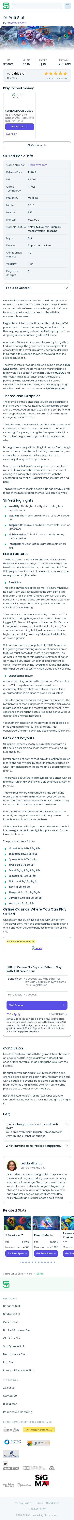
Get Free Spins (15, 1253)
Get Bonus (17, 126)
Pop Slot (8, 1362)
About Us (9, 1388)
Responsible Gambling (17, 1412)
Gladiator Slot (12, 1338)
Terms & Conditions (47, 1503)
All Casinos (34, 145)
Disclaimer (10, 1404)
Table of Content (18, 288)
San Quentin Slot (13, 1346)
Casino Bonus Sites (13, 1273)
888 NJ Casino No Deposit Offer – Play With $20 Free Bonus (19, 118)
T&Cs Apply (11, 133)
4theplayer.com (16, 22)
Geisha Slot (10, 1322)
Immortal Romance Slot (18, 1370)
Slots (29, 1273)
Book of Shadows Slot (17, 1330)
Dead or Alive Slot (14, 1354)
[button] (20, 1262)
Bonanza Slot (11, 1306)
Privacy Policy (23, 1503)
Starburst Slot (11, 1314)
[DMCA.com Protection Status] (11, 1429)
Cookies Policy (37, 1509)
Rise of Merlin (43, 1235)
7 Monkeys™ (14, 1235)
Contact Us (10, 1396)
